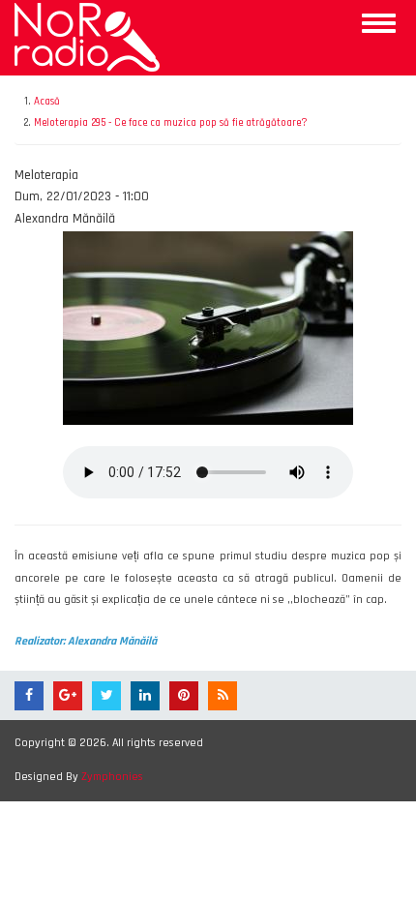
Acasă (47, 101)
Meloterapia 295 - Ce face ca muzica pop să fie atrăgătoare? (171, 123)
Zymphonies (112, 776)
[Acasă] (87, 36)
